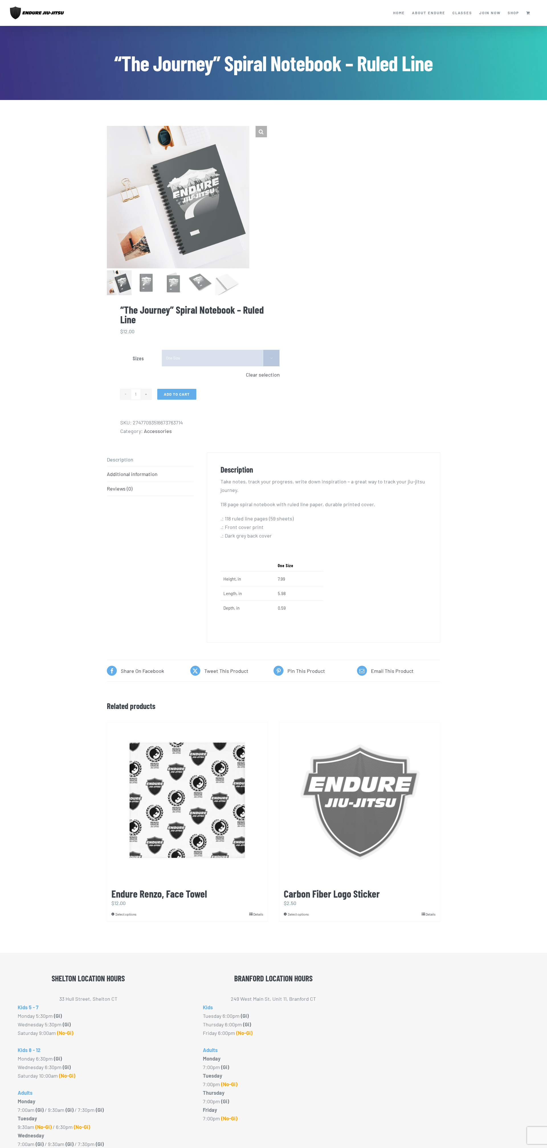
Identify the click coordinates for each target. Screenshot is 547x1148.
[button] (261, 131)
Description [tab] (120, 459)
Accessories (158, 431)
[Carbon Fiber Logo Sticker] (359, 802)
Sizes (138, 358)
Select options (125, 914)
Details (258, 914)
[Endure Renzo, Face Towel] (187, 802)
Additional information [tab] (132, 474)
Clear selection (263, 374)
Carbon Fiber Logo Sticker (332, 893)
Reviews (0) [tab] (119, 488)
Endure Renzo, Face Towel (159, 893)
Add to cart (177, 394)
